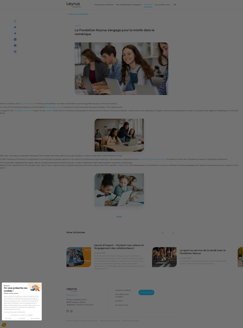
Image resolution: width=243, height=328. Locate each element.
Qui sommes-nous (162, 5)
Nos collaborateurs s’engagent (128, 5)
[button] (4, 324)
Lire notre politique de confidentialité (14, 312)
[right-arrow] (173, 232)
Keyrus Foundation (27, 104)
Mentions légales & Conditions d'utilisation (81, 321)
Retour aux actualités (78, 14)
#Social (119, 216)
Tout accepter (35, 318)
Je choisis (22, 318)
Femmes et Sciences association (152, 159)
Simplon (48, 111)
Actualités (148, 5)
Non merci (8, 318)
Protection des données (130, 321)
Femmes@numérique (55, 107)
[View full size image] (119, 135)
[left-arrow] (162, 232)
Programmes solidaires (104, 5)
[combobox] (72, 295)
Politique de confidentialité (109, 321)
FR (175, 5)
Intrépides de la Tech (23, 111)
